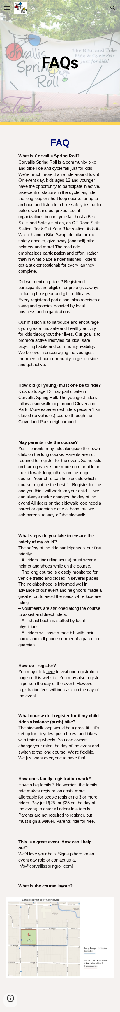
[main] (60, 62)
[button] (7, 8)
